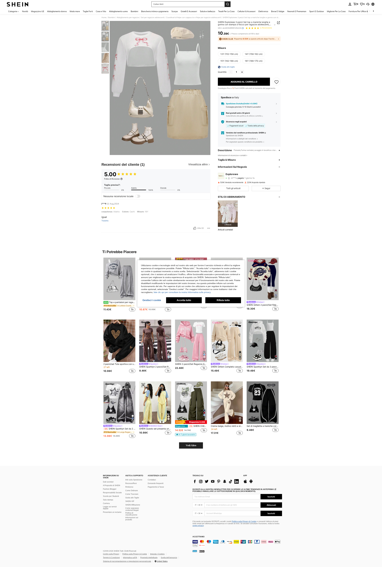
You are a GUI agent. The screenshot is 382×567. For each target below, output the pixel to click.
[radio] (229, 54)
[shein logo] (17, 4)
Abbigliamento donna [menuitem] (57, 11)
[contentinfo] (237, 543)
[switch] (137, 196)
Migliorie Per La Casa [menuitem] (336, 11)
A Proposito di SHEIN (111, 485)
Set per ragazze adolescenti (152, 17)
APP (245, 476)
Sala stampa (108, 500)
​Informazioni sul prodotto (131, 519)
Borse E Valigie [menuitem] (277, 11)
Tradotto (104, 221)
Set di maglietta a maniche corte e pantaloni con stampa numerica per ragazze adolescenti (263, 426)
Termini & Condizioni (111, 558)
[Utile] (195, 228)
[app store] (245, 483)
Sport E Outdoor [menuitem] (316, 11)
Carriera (106, 503)
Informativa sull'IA (130, 558)
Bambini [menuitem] (134, 11)
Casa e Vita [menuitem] (101, 11)
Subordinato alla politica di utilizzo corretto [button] (244, 116)
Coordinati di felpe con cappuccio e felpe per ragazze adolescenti (193, 17)
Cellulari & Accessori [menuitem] (246, 11)
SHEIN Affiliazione (132, 505)
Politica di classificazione (131, 514)
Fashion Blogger (109, 489)
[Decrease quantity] (231, 72)
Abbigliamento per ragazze (128, 17)
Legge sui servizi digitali (110, 508)
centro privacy (198, 526)
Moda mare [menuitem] (75, 11)
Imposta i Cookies (157, 554)
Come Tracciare (131, 494)
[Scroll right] (373, 11)
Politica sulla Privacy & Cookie (244, 521)
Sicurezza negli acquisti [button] (236, 122)
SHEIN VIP (129, 501)
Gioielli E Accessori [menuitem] (189, 11)
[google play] (251, 483)
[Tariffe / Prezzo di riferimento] (230, 34)
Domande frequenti (155, 483)
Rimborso (129, 487)
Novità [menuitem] (25, 11)
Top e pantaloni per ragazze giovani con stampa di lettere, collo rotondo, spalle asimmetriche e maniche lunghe (119, 302)
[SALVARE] (276, 82)
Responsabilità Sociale (112, 493)
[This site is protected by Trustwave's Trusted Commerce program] (194, 551)
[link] (355, 4)
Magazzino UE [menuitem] (37, 11)
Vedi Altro (191, 445)
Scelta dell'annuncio (169, 558)
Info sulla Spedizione (133, 480)
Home (103, 17)
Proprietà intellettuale (149, 558)
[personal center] (350, 4)
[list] (216, 481)
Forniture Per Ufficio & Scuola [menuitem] (361, 11)
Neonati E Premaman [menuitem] (296, 11)
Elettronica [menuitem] (263, 11)
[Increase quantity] (242, 72)
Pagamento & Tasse (156, 487)
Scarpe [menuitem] (174, 11)
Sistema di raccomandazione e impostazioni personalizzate (127, 561)
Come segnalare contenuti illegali (132, 509)
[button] (368, 4)
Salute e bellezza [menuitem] (207, 11)
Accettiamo (198, 537)
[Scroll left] (370, 11)
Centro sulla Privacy (111, 554)
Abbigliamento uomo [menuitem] (118, 11)
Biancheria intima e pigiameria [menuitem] (154, 11)
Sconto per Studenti (111, 496)
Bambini (111, 17)
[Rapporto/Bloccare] (208, 228)
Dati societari (108, 482)
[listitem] (228, 213)
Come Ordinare (131, 490)
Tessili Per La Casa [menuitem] (226, 11)
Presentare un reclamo (112, 512)
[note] (191, 422)
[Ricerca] (228, 4)
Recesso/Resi (131, 483)
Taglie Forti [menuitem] (88, 11)
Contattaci (152, 480)
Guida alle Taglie (132, 498)
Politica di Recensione (112, 179)
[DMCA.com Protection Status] (201, 551)
